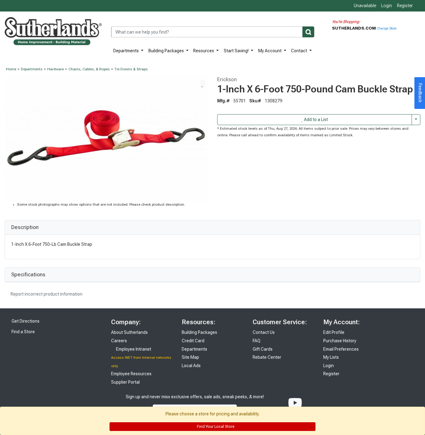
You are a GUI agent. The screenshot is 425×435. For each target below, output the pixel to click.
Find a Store (23, 331)
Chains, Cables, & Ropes (89, 69)
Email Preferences (341, 349)
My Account (270, 50)
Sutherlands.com (354, 28)
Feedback (420, 93)
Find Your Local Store (215, 426)
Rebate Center (267, 357)
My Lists (331, 357)
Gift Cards (263, 349)
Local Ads (191, 365)
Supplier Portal (125, 382)
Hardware (55, 69)
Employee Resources (131, 373)
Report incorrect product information (46, 294)
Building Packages (166, 50)
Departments (126, 50)
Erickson (227, 79)
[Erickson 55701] (106, 138)
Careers (119, 340)
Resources (204, 50)
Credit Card (193, 340)
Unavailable (364, 5)
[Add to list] (202, 84)
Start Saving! (237, 50)
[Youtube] (295, 403)
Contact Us (264, 332)
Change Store (386, 28)
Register (405, 5)
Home (11, 69)
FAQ (256, 340)
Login (386, 5)
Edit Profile (333, 332)
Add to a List (315, 119)
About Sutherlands (129, 332)
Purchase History (339, 340)
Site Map (190, 357)
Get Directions (25, 321)
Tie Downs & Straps (131, 69)
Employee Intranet (133, 349)
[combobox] (212, 31)
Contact (299, 50)
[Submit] (308, 31)
